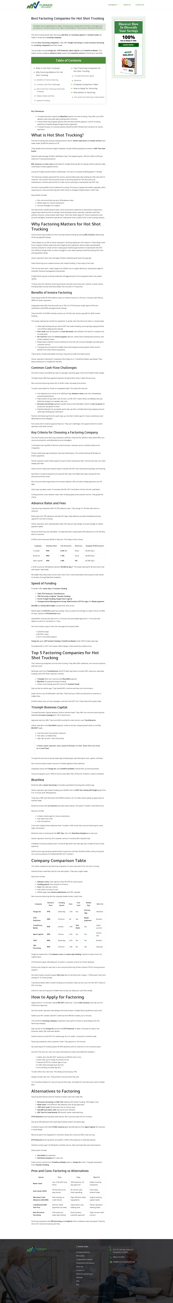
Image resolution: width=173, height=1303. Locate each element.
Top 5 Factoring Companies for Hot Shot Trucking (87, 69)
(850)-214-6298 (118, 1257)
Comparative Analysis (84, 1259)
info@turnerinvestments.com (124, 1262)
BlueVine (77, 80)
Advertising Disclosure (84, 1274)
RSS (77, 1285)
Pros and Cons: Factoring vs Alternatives (89, 97)
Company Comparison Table (85, 84)
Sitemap (79, 1277)
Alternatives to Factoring (84, 92)
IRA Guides (80, 1256)
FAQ (77, 1281)
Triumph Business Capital (84, 76)
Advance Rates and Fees (46, 96)
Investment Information (85, 1263)
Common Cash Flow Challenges (48, 84)
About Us (127, 5)
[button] (118, 4)
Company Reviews (83, 1252)
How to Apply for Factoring (85, 88)
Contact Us (140, 5)
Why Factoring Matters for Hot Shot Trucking (49, 73)
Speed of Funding (43, 100)
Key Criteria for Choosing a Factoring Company (50, 90)
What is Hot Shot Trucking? (48, 68)
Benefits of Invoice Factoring (47, 80)
